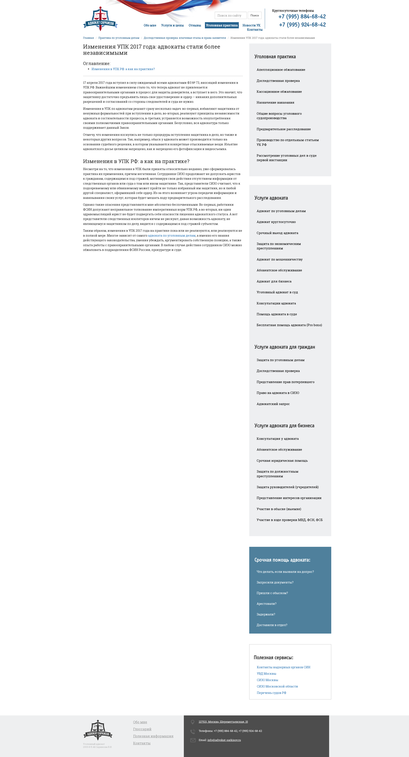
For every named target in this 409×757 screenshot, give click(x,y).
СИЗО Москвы (267, 680)
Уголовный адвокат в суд (277, 292)
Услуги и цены (172, 25)
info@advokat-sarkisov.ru (224, 740)
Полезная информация (153, 736)
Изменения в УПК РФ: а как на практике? (123, 69)
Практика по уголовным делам (118, 37)
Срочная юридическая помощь (282, 460)
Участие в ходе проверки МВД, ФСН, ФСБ (290, 520)
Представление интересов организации (289, 498)
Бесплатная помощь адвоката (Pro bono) (289, 325)
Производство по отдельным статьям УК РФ (288, 142)
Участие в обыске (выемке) (279, 509)
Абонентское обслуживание (279, 270)
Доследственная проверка (278, 80)
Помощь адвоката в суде (277, 314)
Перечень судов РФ (271, 693)
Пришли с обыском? (272, 593)
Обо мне (150, 25)
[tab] (290, 54)
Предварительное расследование (284, 129)
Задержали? (266, 614)
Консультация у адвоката (278, 438)
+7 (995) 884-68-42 (302, 17)
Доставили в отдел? (272, 625)
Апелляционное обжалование (281, 69)
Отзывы (195, 25)
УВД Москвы (266, 674)
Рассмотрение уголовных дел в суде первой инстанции (287, 157)
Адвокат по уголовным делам (281, 211)
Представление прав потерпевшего (285, 382)
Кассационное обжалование (279, 91)
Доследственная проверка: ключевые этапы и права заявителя (185, 37)
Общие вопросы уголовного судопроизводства (279, 115)
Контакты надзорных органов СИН (283, 667)
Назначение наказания (275, 102)
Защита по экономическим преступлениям (279, 246)
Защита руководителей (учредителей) (288, 487)
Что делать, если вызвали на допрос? (285, 572)
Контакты (255, 30)
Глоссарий (142, 729)
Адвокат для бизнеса (274, 281)
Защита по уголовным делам (281, 360)
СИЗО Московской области (277, 686)
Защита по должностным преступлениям (277, 473)
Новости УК (252, 25)
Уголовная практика (222, 25)
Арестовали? (267, 604)
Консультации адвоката (276, 303)
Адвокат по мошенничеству (280, 259)
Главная (88, 37)
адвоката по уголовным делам (172, 235)
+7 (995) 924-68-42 (302, 25)
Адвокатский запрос (273, 404)
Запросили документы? (275, 582)
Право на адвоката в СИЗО (278, 393)
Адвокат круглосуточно (276, 222)
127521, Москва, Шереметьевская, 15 (223, 722)
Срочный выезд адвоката (277, 233)
